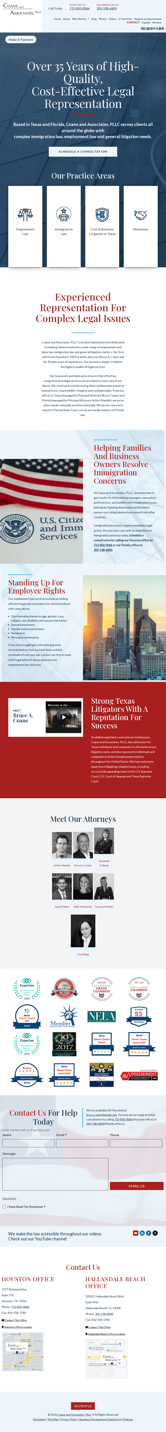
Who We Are (79, 18)
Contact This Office (15, 1320)
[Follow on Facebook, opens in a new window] (148, 1233)
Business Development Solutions (99, 1419)
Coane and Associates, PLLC (75, 1414)
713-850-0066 (80, 8)
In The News (125, 18)
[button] (163, 1408)
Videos (112, 18)
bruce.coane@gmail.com (101, 1115)
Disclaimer (9, 1198)
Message (9, 1154)
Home (57, 18)
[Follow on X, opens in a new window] (155, 1233)
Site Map (53, 1419)
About (66, 18)
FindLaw (128, 1419)
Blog (94, 18)
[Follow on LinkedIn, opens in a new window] (142, 1233)
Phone (114, 1135)
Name (6, 1135)
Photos (103, 18)
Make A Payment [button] (21, 39)
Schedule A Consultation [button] (83, 151)
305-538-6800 (107, 8)
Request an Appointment (148, 18)
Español (146, 22)
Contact (133, 22)
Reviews (157, 22)
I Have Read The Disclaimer (26, 1206)
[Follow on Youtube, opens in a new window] (135, 1233)
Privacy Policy (68, 1419)
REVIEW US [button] (83, 1406)
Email (61, 1135)
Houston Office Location (18, 1326)
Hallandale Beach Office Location (106, 1333)
